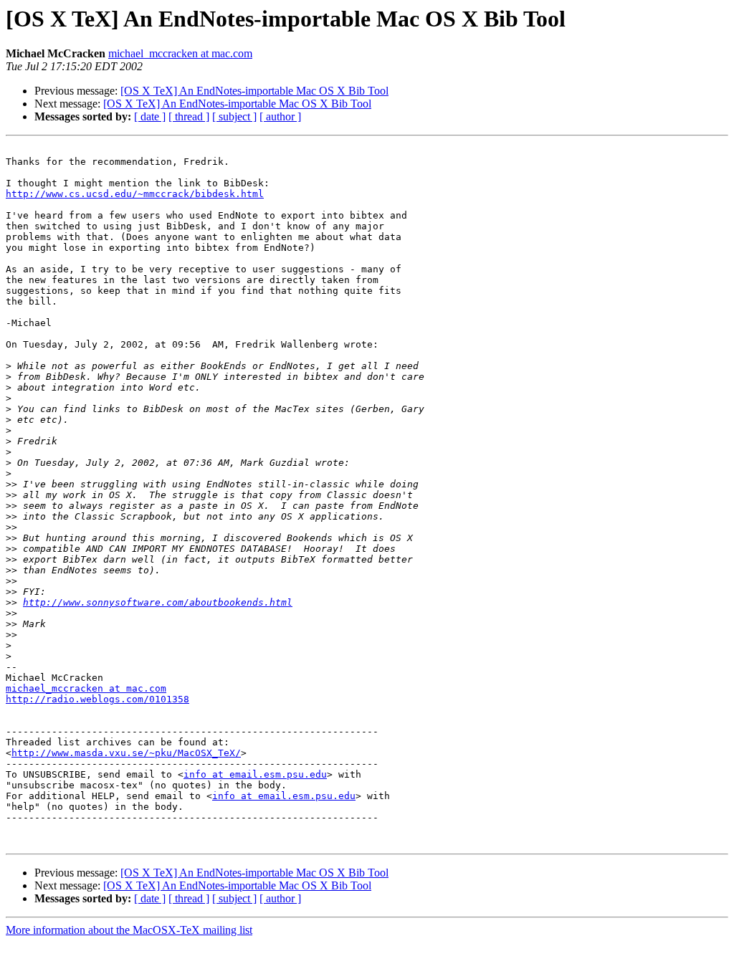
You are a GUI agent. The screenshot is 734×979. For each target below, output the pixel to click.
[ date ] (150, 116)
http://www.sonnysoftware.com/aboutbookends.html (157, 602)
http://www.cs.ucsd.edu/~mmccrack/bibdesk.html (135, 193)
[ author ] (280, 116)
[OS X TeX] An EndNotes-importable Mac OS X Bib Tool (254, 91)
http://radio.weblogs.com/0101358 (97, 699)
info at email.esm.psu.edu (255, 774)
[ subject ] (234, 116)
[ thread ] (188, 116)
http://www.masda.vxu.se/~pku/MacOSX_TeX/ (126, 753)
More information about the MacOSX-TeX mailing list (129, 930)
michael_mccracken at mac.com (180, 53)
